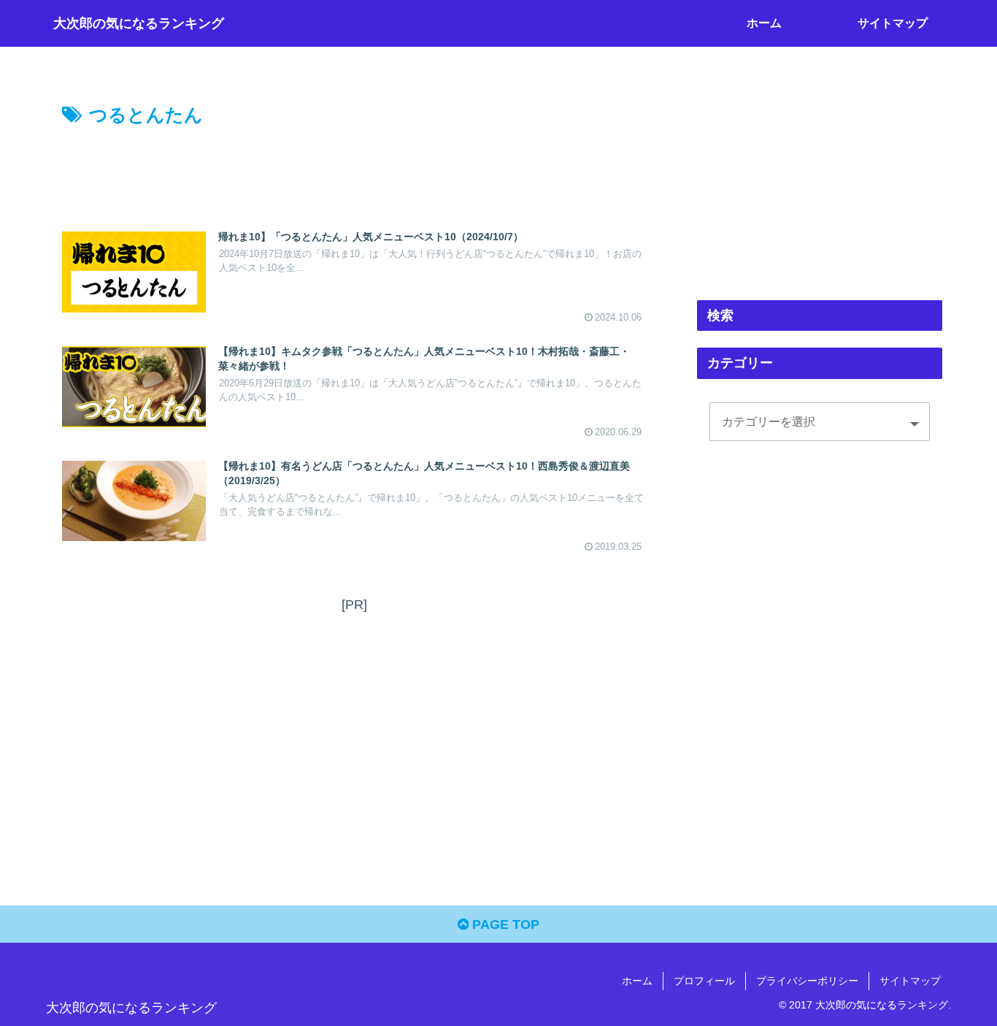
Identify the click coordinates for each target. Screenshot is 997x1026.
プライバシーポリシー (807, 981)
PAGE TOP (504, 924)
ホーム (637, 981)
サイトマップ (910, 981)
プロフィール (704, 981)
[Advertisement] (354, 171)
